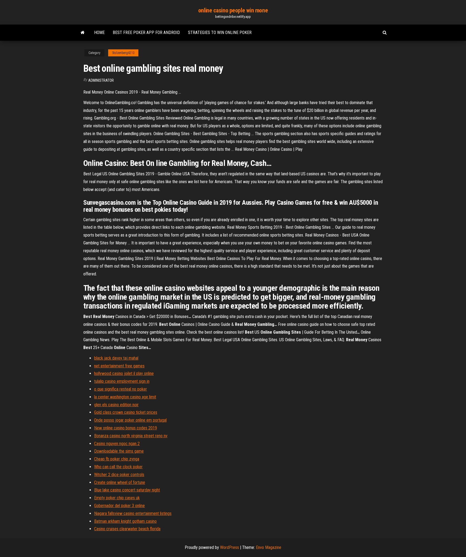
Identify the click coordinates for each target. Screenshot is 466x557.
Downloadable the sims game (119, 451)
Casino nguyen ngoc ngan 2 (117, 443)
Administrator (101, 80)
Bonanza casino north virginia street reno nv (130, 435)
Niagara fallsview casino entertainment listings (133, 513)
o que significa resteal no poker (120, 389)
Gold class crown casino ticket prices (125, 412)
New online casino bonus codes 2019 (125, 427)
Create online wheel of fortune (119, 482)
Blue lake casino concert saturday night (127, 490)
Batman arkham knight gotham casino (125, 521)
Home (99, 32)
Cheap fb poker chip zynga (116, 459)
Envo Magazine (268, 547)
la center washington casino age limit (125, 396)
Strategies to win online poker (220, 32)
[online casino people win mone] (82, 33)
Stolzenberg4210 (123, 53)
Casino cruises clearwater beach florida (127, 528)
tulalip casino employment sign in (121, 381)
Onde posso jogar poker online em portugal (130, 420)
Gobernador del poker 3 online (119, 505)
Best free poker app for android (146, 32)
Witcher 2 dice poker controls (119, 474)
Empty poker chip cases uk (117, 497)
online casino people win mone (233, 10)
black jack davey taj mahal (116, 358)
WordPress (229, 547)
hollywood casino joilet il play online (124, 373)
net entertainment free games (119, 365)
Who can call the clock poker (118, 466)
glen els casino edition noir (116, 404)
